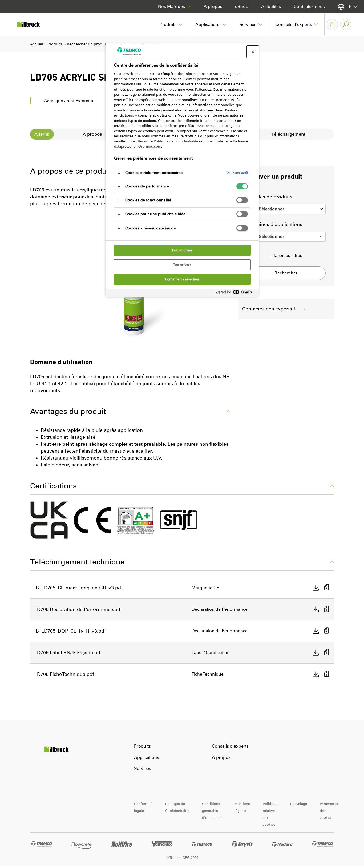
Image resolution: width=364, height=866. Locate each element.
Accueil (36, 44)
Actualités (271, 6)
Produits (55, 44)
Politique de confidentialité (176, 141)
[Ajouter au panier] (326, 588)
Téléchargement (288, 134)
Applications (146, 757)
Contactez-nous (309, 6)
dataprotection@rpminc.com (137, 147)
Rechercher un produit (87, 44)
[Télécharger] (316, 588)
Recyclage (298, 804)
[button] (171, 24)
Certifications (53, 485)
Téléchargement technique (77, 561)
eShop (241, 6)
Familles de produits (269, 197)
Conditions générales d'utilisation (212, 811)
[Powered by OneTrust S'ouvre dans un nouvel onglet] (236, 293)
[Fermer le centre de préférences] (253, 52)
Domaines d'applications (274, 224)
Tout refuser (182, 264)
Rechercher (285, 273)
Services (142, 768)
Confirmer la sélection (182, 279)
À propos (213, 6)
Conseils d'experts (230, 746)
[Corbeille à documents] (332, 24)
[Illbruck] (32, 24)
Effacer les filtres (286, 255)
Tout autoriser (182, 250)
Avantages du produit (68, 411)
